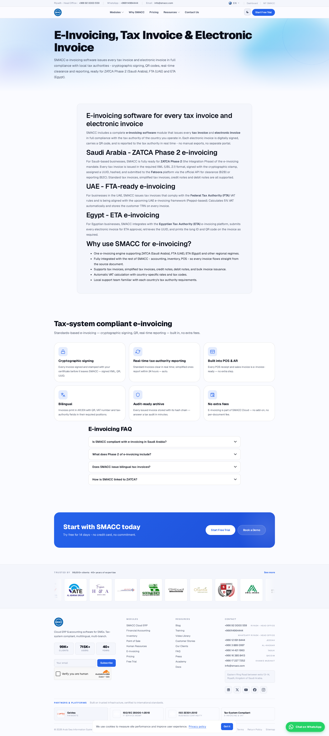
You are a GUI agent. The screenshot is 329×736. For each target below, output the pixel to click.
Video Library (183, 635)
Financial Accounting (138, 630)
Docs (178, 666)
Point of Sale (133, 641)
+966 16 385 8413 (250, 655)
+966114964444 (129, 3)
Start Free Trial (263, 12)
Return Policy (255, 729)
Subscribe (106, 662)
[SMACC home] (58, 12)
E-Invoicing (132, 651)
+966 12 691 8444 (250, 640)
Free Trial (131, 661)
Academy (181, 661)
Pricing (154, 12)
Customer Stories (185, 641)
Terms (240, 729)
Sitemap (270, 729)
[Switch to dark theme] (247, 12)
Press (179, 656)
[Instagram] (263, 689)
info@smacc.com (163, 3)
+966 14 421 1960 (250, 650)
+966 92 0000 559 (89, 3)
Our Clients (182, 646)
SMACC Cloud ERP (137, 625)
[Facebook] (254, 689)
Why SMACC (137, 12)
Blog (178, 625)
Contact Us (192, 12)
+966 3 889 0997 (250, 645)
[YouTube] (246, 689)
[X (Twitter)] (237, 689)
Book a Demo (251, 530)
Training (180, 630)
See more (269, 572)
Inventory (131, 635)
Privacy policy (197, 726)
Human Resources (136, 646)
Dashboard (252, 3)
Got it (227, 726)
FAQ (178, 651)
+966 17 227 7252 (250, 660)
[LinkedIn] (228, 689)
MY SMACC (269, 3)
